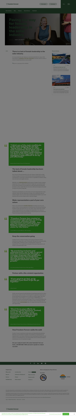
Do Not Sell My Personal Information (55, 414)
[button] (74, 414)
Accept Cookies (66, 414)
